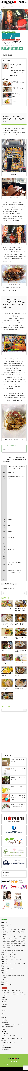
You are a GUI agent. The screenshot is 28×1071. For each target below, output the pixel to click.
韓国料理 (24, 994)
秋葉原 (13, 32)
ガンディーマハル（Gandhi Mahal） (17, 89)
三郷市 (11, 929)
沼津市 (15, 958)
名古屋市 (11, 959)
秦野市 (7, 949)
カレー (2, 1013)
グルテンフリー (4, 1004)
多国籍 (2, 1028)
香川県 (2, 972)
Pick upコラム (7, 755)
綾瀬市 (21, 950)
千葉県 (2, 933)
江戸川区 (13, 945)
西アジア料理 (13, 994)
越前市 (15, 954)
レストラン (3, 1001)
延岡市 (7, 982)
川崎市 (20, 949)
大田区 (8, 941)
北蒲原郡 (11, 952)
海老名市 (9, 950)
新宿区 (4, 940)
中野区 (21, 941)
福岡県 (2, 974)
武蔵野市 (18, 945)
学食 (2, 1051)
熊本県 (2, 981)
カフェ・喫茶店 (4, 1024)
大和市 (17, 950)
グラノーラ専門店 (20, 1038)
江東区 (20, 940)
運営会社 (7, 872)
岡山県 (2, 966)
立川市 (11, 936)
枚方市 (11, 963)
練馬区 (24, 943)
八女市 (7, 974)
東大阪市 (20, 963)
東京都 (4, 32)
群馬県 (2, 927)
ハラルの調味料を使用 (6, 37)
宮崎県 (2, 982)
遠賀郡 (4, 977)
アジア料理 (3, 990)
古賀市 (22, 975)
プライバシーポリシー (12, 1064)
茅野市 (7, 956)
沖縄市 (11, 984)
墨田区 (16, 940)
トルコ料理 (3, 1003)
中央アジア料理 (20, 992)
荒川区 (15, 943)
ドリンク (3, 1036)
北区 (12, 943)
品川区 (24, 940)
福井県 (2, 954)
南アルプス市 (8, 924)
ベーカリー (3, 1040)
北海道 (2, 922)
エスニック (3, 1017)
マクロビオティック (5, 1020)
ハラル (4, 34)
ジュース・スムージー (5, 1033)
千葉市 (20, 933)
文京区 (8, 940)
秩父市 (19, 929)
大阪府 (2, 963)
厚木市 (13, 950)
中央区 (20, 938)
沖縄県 (2, 984)
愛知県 (2, 959)
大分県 (2, 979)
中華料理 (4, 995)
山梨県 (2, 924)
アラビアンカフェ (12, 1024)
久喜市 (18, 931)
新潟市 (7, 952)
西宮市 (7, 965)
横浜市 (16, 949)
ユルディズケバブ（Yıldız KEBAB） (17, 95)
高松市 (7, 972)
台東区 (12, 940)
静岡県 (2, 958)
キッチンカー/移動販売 (6, 1047)
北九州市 (20, 974)
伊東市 (7, 958)
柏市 (24, 933)
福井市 (11, 954)
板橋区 (19, 943)
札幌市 (7, 922)
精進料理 (3, 997)
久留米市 (4, 975)
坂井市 (7, 954)
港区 (24, 938)
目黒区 (4, 941)
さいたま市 (5, 931)
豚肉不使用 (13, 37)
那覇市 (7, 984)
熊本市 (7, 981)
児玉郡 (14, 931)
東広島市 (7, 968)
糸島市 (18, 975)
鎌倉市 (4, 950)
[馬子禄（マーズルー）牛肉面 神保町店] (20, 593)
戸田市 (10, 931)
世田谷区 (13, 941)
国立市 (4, 947)
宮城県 (2, 925)
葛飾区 (8, 945)
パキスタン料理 (6, 994)
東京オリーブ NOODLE (17, 101)
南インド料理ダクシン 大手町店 (18, 82)
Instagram (14, 1061)
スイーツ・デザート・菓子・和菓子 (8, 1035)
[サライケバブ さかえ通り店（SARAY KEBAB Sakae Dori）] (7, 593)
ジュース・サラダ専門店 (10, 1038)
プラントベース (4, 1022)
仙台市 (7, 925)
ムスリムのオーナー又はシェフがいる (13, 34)
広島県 (2, 968)
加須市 (7, 929)
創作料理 (3, 1029)
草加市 (22, 931)
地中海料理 (3, 1006)
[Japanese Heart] (12, 2)
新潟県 (2, 952)
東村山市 (10, 938)
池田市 (15, 963)
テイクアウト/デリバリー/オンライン (8, 39)
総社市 (7, 966)
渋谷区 (17, 941)
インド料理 (13, 992)
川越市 (23, 929)
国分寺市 (20, 936)
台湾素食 (19, 994)
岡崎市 (7, 959)
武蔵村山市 (5, 938)
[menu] (26, 2)
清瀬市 (8, 947)
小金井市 (23, 945)
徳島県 (2, 970)
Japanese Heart (10, 1069)
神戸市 (11, 965)
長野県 (2, 956)
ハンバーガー (4, 1044)
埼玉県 (2, 929)
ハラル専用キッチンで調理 (6, 35)
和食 (8, 990)
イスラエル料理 (6, 992)
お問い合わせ (8, 875)
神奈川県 (3, 949)
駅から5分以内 (6, 588)
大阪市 (7, 963)
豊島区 (8, 943)
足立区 (4, 945)
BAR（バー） (4, 1031)
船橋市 (16, 933)
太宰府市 (14, 975)
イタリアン (3, 1010)
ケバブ (18, 39)
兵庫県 (2, 965)
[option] (14, 19)
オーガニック (4, 1019)
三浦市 (12, 949)
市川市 (12, 933)
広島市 (12, 968)
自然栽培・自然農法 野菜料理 (7, 1026)
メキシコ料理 (4, 999)
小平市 (25, 936)
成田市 (4, 934)
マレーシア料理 (14, 990)
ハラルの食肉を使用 (16, 35)
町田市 (7, 936)
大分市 (7, 979)
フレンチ (3, 1012)
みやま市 (15, 974)
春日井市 (16, 959)
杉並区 (4, 943)
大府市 (21, 959)
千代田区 (8, 32)
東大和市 (15, 936)
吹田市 (24, 963)
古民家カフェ (20, 1024)
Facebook (11, 1061)
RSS (16, 1061)
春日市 (9, 975)
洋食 (2, 1008)
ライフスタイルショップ (6, 1049)
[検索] (22, 2)
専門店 (2, 1038)
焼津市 (11, 958)
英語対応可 (12, 588)
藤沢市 (24, 949)
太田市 (7, 927)
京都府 (2, 961)
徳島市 (7, 970)
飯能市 (15, 929)
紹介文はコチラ (15, 75)
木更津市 (7, 933)
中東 (19, 990)
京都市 (7, 961)
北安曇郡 (11, 956)
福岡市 (11, 974)
